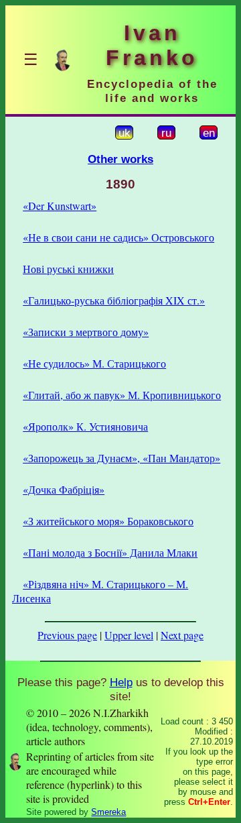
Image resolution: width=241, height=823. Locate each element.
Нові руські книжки (68, 269)
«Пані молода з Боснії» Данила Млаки (110, 552)
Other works (120, 159)
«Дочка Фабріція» (63, 489)
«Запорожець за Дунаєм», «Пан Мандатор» (121, 458)
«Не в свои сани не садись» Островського (118, 237)
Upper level (128, 635)
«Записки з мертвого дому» (86, 332)
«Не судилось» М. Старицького (94, 363)
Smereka (108, 812)
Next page (182, 635)
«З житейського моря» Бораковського (108, 521)
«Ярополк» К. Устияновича (85, 426)
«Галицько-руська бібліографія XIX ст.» (114, 300)
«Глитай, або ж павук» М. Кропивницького (122, 395)
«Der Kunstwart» (59, 206)
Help (121, 682)
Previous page (67, 635)
